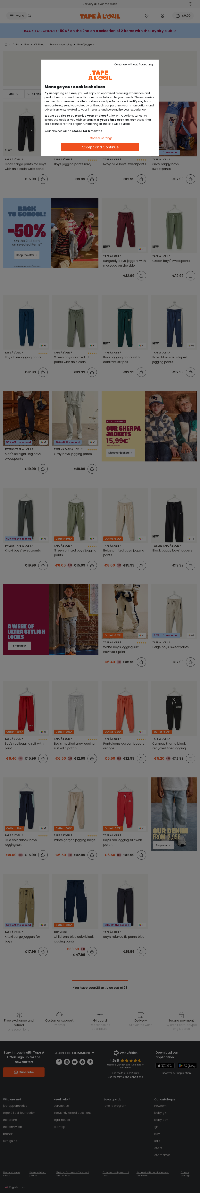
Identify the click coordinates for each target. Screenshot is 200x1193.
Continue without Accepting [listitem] (133, 64)
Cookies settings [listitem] (101, 138)
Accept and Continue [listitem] (100, 147)
